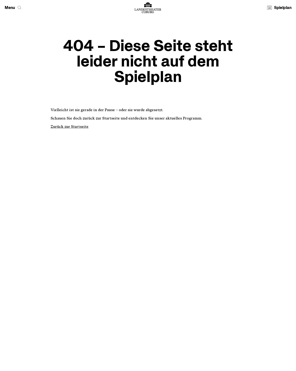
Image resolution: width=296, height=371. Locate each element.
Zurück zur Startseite (69, 127)
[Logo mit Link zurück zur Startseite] (148, 7)
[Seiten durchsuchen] (19, 7)
